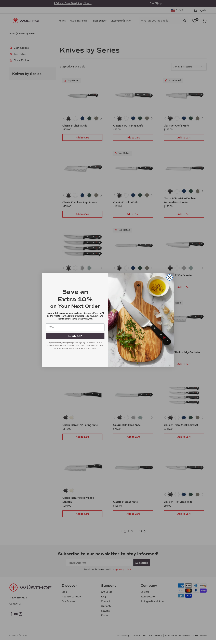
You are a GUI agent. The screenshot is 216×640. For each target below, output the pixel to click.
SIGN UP (75, 336)
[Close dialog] (169, 277)
